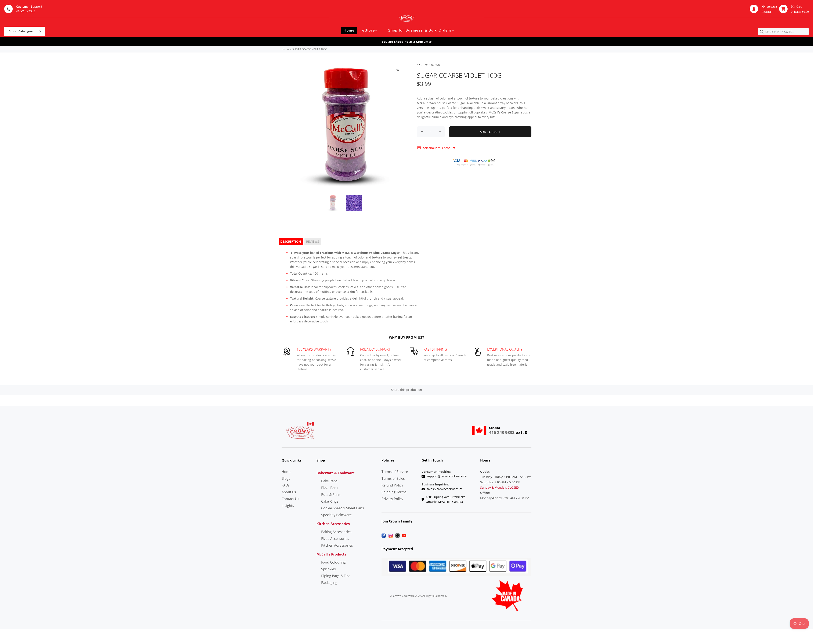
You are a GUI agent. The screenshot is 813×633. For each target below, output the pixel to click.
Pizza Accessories (335, 538)
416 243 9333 (501, 432)
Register (766, 11)
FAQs (286, 485)
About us (289, 492)
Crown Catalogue (20, 31)
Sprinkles (328, 569)
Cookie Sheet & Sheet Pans (342, 508)
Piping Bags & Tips (335, 576)
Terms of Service (395, 471)
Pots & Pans (330, 494)
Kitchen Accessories (337, 545)
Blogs (286, 478)
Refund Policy (392, 485)
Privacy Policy (392, 498)
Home (285, 49)
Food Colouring (333, 562)
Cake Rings (329, 501)
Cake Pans (329, 481)
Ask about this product (439, 148)
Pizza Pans (329, 487)
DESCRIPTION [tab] (290, 241)
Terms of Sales (393, 478)
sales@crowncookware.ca (445, 489)
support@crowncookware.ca (447, 476)
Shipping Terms (394, 492)
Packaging (329, 582)
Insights (288, 505)
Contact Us (290, 498)
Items (800, 11)
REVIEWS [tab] (312, 241)
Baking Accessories (336, 531)
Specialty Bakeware (336, 515)
